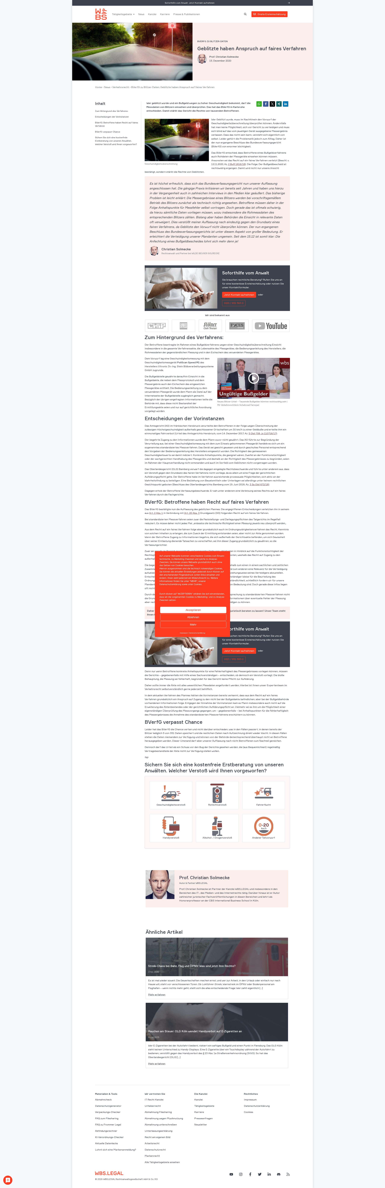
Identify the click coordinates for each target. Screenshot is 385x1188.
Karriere (165, 14)
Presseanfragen (203, 1118)
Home (98, 87)
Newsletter (200, 1124)
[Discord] (278, 1174)
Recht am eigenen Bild (157, 1137)
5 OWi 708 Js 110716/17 (262, 433)
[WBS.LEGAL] (101, 14)
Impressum (250, 1099)
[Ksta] (210, 325)
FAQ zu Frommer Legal (108, 1124)
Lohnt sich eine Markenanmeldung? (115, 1149)
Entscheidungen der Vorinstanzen (112, 116)
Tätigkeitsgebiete (122, 14)
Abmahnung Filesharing (158, 1112)
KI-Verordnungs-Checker (109, 1137)
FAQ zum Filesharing (106, 1118)
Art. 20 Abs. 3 (192, 512)
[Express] (183, 325)
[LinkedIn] (269, 1174)
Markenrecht (152, 1155)
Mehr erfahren (156, 994)
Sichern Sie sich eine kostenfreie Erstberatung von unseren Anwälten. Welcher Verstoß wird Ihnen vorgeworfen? (116, 140)
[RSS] (288, 1174)
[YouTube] (231, 1174)
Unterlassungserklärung (158, 1130)
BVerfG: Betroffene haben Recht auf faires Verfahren (116, 124)
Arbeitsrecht (152, 1143)
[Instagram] (241, 1174)
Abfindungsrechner (106, 1130)
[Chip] (157, 325)
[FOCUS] (237, 325)
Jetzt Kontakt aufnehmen (239, 294)
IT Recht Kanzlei (154, 1099)
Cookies (248, 1112)
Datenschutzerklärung (257, 1105)
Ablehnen (193, 617)
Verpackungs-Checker (107, 1112)
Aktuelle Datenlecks (106, 1143)
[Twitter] (260, 1174)
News (141, 14)
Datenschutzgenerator (108, 1105)
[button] (259, 104)
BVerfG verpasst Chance (107, 131)
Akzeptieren (193, 609)
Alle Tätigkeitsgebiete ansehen (162, 1162)
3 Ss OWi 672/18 (259, 484)
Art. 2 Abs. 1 (156, 512)
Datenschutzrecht (155, 1149)
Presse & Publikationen (186, 14)
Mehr (193, 624)
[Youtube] (271, 325)
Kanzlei (152, 14)
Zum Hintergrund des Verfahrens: (111, 111)
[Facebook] (250, 1174)
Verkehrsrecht (120, 87)
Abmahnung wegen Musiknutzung (164, 1118)
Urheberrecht (153, 1105)
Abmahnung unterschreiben (161, 1124)
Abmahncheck (103, 1099)
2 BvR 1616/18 (236, 164)
